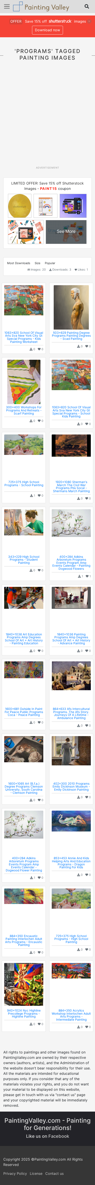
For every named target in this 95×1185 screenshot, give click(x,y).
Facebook (58, 1136)
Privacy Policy (15, 1173)
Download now (47, 30)
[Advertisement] (47, 116)
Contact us (54, 1173)
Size (37, 263)
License (36, 1173)
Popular (50, 263)
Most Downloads (18, 263)
